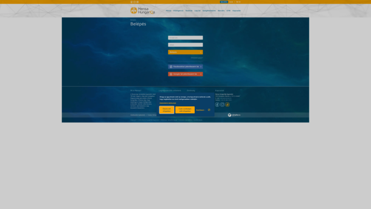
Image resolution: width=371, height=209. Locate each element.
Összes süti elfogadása (167, 110)
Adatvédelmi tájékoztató (168, 103)
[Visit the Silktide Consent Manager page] (209, 109)
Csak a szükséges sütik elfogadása (185, 110)
